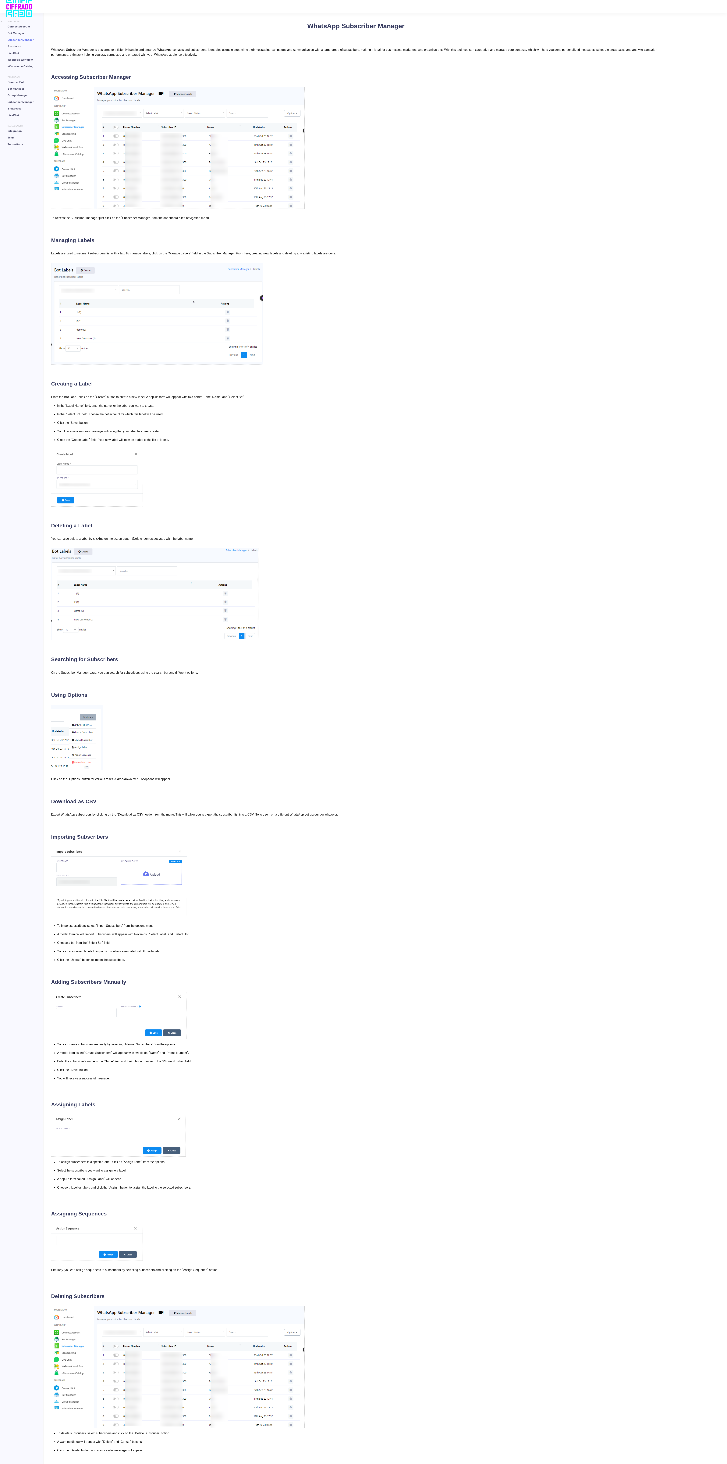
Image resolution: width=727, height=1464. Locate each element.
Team (11, 137)
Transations (15, 144)
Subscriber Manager (21, 39)
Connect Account (19, 26)
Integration (15, 130)
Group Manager (18, 95)
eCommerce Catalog (21, 66)
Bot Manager (16, 33)
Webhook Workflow (20, 59)
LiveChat (13, 53)
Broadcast (14, 46)
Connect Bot (16, 82)
